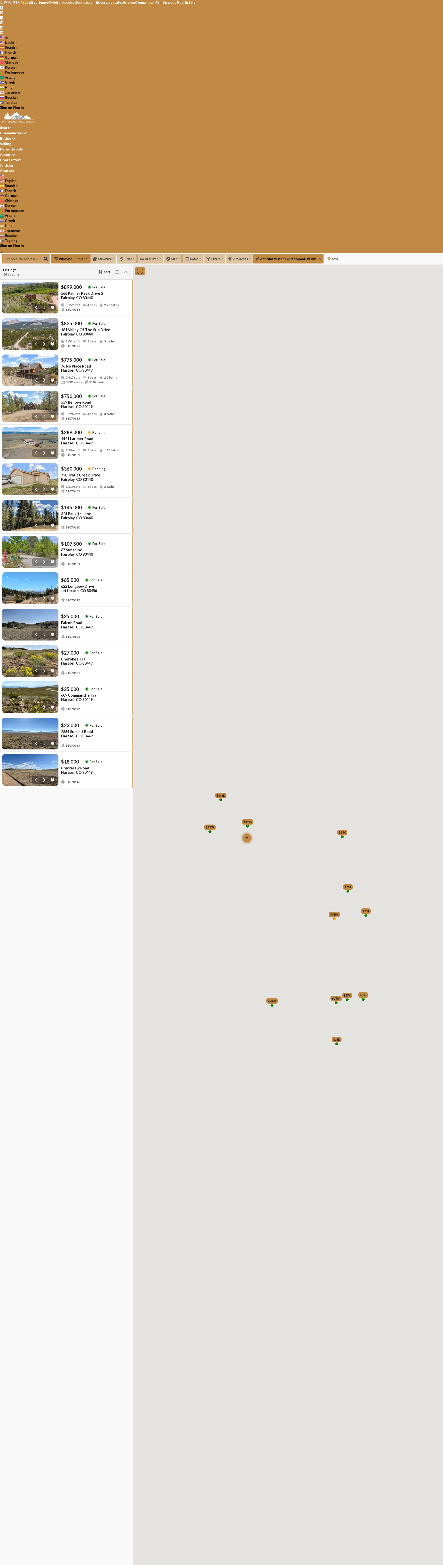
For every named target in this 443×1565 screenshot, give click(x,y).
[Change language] (4, 37)
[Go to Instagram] (1, 12)
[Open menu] (1, 250)
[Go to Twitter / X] (1, 17)
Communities (11, 133)
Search (6, 127)
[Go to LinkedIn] (1, 27)
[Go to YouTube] (1, 22)
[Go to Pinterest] (1, 32)
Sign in (18, 107)
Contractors (11, 160)
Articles (7, 165)
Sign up (6, 107)
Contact (7, 170)
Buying (5, 138)
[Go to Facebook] (1, 7)
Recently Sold (11, 149)
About (5, 154)
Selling (5, 143)
